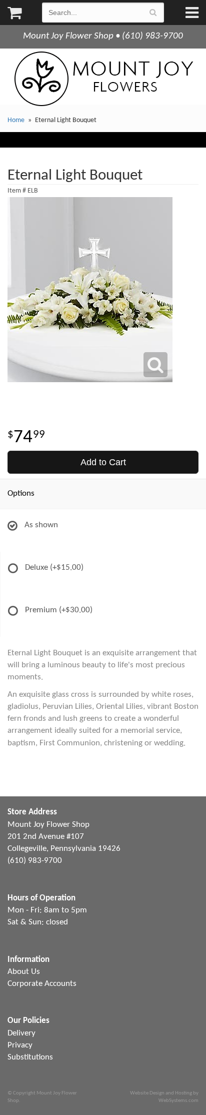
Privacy (20, 1045)
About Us (24, 971)
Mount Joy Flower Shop (103, 79)
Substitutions (30, 1057)
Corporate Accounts (42, 983)
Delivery (22, 1033)
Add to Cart (103, 462)
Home (16, 120)
